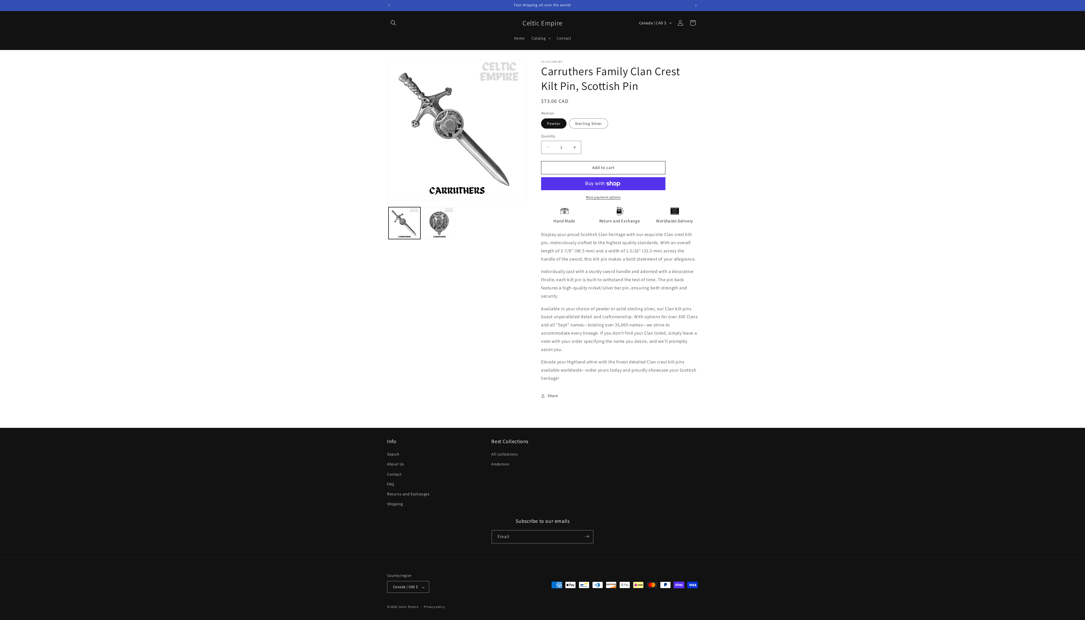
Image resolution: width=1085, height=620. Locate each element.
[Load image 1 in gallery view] (404, 223)
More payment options (603, 197)
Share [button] (553, 395)
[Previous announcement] (389, 5)
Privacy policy (434, 607)
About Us (395, 464)
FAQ (390, 484)
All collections (504, 454)
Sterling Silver (588, 123)
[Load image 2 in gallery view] (439, 223)
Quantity (548, 136)
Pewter (554, 123)
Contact (394, 474)
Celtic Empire (408, 607)
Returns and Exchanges (408, 494)
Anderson (500, 464)
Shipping (395, 504)
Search (393, 454)
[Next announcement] (696, 5)
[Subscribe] (587, 536)
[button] (393, 23)
